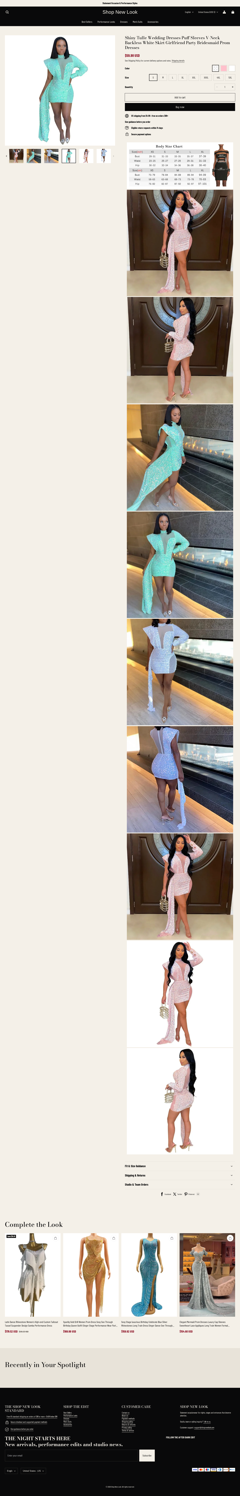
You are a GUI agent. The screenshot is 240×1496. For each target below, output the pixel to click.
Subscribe (147, 1455)
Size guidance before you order (22, 1429)
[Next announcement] (234, 3)
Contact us (125, 1412)
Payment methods (128, 1418)
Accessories (68, 1424)
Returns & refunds (129, 1424)
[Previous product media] (6, 156)
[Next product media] (113, 156)
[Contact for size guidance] (7, 1430)
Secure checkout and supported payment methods (29, 1422)
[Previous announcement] (5, 3)
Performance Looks (70, 1415)
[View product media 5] (34, 156)
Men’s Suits (68, 1421)
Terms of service (128, 1430)
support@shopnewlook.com (204, 1427)
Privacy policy (127, 1427)
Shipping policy (127, 1421)
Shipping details (178, 60)
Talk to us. (207, 1421)
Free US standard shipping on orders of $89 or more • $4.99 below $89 (32, 1416)
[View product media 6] (51, 156)
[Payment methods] (7, 1422)
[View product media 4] (16, 156)
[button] (7, 12)
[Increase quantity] (232, 87)
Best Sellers (68, 1412)
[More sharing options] (198, 1194)
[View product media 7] (69, 156)
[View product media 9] (104, 156)
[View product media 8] (86, 156)
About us (125, 1415)
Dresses (66, 1418)
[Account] (224, 12)
